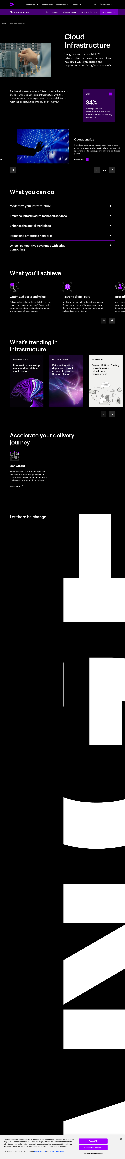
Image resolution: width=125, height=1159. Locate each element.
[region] (62, 1147)
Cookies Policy (40, 1151)
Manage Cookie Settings (93, 1153)
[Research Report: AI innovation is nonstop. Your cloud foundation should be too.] (26, 381)
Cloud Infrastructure (19, 12)
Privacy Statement (56, 1151)
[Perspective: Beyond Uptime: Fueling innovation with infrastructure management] (106, 381)
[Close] (121, 1138)
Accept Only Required (93, 1147)
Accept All (93, 1141)
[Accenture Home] (12, 4)
